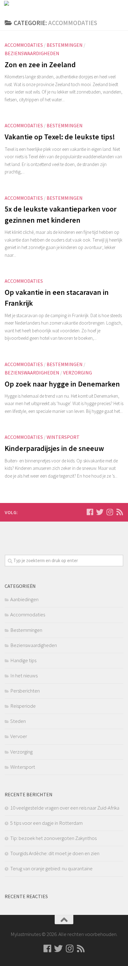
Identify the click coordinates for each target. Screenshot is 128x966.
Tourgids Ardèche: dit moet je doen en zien (54, 853)
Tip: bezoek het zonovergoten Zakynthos (53, 838)
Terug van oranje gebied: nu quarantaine (51, 868)
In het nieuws (24, 675)
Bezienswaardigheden (32, 53)
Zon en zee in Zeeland (40, 64)
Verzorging (77, 372)
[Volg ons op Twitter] (99, 512)
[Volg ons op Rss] (119, 512)
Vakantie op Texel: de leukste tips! (60, 136)
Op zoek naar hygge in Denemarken (62, 383)
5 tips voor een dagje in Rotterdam (46, 823)
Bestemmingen (65, 45)
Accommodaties (24, 45)
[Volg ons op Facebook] (90, 512)
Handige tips (23, 660)
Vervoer (18, 736)
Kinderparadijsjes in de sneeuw (54, 448)
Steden (18, 721)
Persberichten (25, 690)
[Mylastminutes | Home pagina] (27, 8)
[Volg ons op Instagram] (109, 512)
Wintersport (63, 437)
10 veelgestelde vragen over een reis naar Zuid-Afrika (64, 807)
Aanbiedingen (24, 599)
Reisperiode (23, 705)
